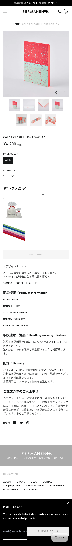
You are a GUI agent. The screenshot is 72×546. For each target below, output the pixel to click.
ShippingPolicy (11, 485)
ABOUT (7, 481)
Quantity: (9, 170)
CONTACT (48, 481)
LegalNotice (31, 489)
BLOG (34, 481)
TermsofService (35, 485)
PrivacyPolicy (10, 489)
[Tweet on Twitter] (21, 422)
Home (16, 24)
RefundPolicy (56, 485)
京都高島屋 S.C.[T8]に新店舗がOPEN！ (36, 3)
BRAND (21, 481)
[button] (60, 11)
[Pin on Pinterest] (27, 422)
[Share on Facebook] (14, 422)
